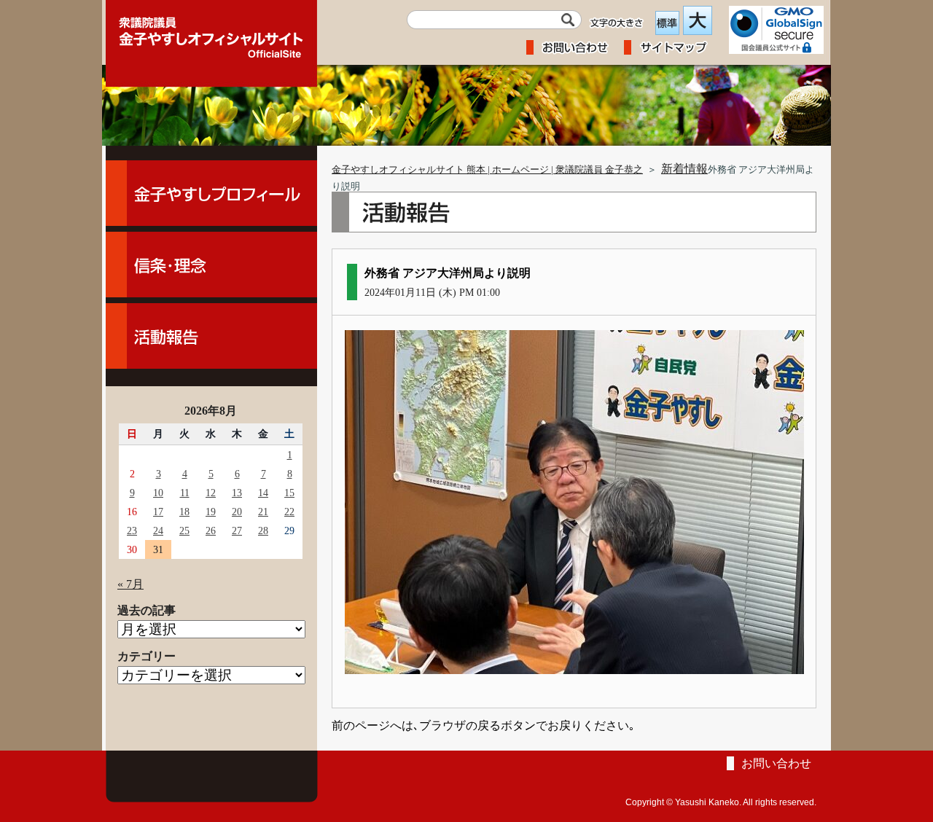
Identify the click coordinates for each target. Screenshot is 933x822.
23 (132, 530)
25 (184, 530)
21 (263, 511)
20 (237, 511)
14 (263, 492)
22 (289, 511)
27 (237, 530)
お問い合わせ (776, 763)
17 (158, 511)
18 (184, 511)
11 (185, 492)
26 (211, 530)
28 (263, 530)
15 (289, 492)
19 (211, 511)
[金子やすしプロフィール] (211, 193)
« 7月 (130, 584)
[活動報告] (211, 336)
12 (211, 492)
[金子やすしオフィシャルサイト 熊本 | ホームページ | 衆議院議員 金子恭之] (211, 33)
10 (158, 492)
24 (158, 530)
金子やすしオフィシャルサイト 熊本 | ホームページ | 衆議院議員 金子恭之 (487, 170)
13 (237, 492)
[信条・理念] (211, 264)
